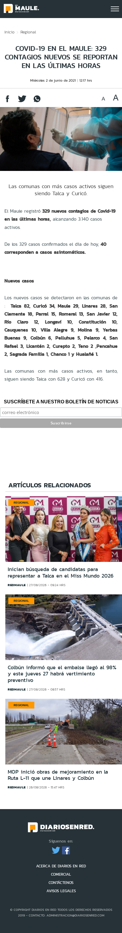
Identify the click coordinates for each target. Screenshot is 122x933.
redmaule (17, 585)
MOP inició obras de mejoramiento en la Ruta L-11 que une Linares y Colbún (58, 775)
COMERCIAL (61, 874)
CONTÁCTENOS (61, 882)
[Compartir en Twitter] (22, 101)
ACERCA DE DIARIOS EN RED (61, 866)
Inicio (9, 32)
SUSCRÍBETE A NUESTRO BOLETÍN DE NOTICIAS (61, 401)
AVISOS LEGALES (61, 891)
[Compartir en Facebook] (7, 101)
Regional (28, 32)
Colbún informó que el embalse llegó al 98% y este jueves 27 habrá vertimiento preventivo (62, 674)
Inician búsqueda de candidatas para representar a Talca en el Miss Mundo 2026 (60, 572)
